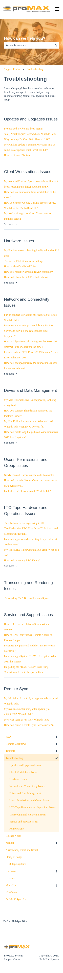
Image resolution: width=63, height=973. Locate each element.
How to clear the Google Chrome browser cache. (30, 202)
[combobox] (28, 45)
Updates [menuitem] (10, 878)
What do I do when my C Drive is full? (24, 426)
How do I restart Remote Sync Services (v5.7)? (29, 725)
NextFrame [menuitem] (11, 892)
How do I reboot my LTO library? (22, 560)
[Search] (56, 45)
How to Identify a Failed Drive (20, 266)
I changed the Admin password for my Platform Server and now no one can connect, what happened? (29, 331)
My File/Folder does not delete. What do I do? (28, 421)
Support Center (12, 69)
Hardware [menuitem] (11, 871)
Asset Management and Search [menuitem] (22, 850)
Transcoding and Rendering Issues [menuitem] (27, 814)
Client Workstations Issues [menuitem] (23, 772)
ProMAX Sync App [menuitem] (16, 899)
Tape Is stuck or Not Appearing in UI (24, 523)
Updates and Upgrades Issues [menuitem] (25, 765)
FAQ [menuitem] (8, 736)
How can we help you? (24, 38)
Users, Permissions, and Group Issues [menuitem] (29, 800)
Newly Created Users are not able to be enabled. (29, 475)
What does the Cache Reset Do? (21, 208)
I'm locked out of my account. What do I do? (27, 491)
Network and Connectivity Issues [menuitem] (27, 786)
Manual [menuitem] (10, 842)
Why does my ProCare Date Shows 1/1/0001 (28, 139)
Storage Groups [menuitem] (14, 857)
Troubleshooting (34, 69)
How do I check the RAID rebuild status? (26, 277)
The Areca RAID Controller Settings (23, 261)
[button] (56, 736)
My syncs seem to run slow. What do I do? (26, 719)
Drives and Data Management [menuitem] (25, 793)
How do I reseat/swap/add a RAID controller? (28, 271)
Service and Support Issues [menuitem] (23, 821)
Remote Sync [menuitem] (16, 828)
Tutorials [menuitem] (10, 750)
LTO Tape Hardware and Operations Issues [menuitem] (32, 807)
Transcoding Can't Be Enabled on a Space (26, 598)
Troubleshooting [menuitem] (14, 758)
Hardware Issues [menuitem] (18, 779)
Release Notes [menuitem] (13, 835)
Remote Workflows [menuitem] (16, 743)
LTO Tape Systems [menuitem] (16, 864)
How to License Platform (17, 155)
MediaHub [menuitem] (11, 885)
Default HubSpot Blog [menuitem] (15, 921)
